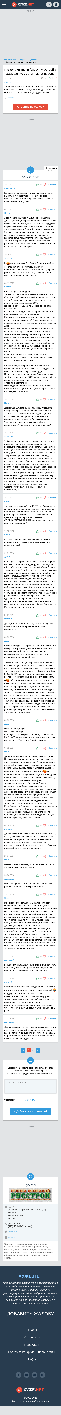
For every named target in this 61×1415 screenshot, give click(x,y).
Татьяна (8, 258)
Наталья (8, 403)
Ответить (52, 185)
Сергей (7, 287)
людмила (8, 436)
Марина (8, 501)
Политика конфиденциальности (30, 1352)
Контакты (30, 1337)
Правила (30, 1344)
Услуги (11, 1237)
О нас (30, 1330)
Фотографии (10, 1100)
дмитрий (8, 982)
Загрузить (30, 1100)
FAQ (31, 1359)
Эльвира (8, 898)
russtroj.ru (13, 1231)
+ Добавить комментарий (30, 1111)
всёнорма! (9, 960)
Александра (9, 188)
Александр (9, 879)
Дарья (7, 557)
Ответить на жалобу (30, 106)
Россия (11, 97)
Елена (7, 535)
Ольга (7, 213)
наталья (8, 829)
